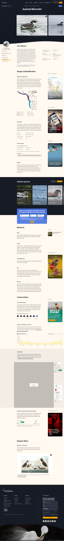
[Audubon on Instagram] (44, 521)
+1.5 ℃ (60, 368)
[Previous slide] (1, 25)
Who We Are (6, 497)
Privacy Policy (35, 217)
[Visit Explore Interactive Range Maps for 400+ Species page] (55, 87)
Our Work (26, 2)
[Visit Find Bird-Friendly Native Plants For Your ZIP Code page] (55, 266)
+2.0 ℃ (56, 370)
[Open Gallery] (46, 16)
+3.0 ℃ (60, 370)
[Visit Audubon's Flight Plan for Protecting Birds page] (55, 155)
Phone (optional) (45, 508)
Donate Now (27, 500)
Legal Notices (15, 514)
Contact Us (16, 502)
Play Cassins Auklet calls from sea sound (30, 186)
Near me (56, 2)
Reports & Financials (7, 504)
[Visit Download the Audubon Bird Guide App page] (55, 121)
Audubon (4, 2)
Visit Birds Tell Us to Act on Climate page (55, 312)
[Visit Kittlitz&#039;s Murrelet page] (55, 195)
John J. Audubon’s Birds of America (22, 474)
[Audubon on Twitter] (48, 521)
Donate (60, 2)
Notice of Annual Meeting (8, 503)
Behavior (4, 55)
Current (56, 368)
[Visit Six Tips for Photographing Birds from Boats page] (55, 234)
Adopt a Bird (59, 181)
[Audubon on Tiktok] (53, 521)
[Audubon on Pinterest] (55, 521)
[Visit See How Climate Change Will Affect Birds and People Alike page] (55, 424)
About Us (30, 2)
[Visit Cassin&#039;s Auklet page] (24, 195)
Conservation (5, 57)
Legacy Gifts (27, 502)
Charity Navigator (6, 510)
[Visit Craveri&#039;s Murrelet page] (39, 195)
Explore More (5, 59)
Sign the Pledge (52, 320)
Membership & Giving (47, 2)
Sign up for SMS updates (18, 503)
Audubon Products (28, 499)
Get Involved (41, 2)
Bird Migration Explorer (53, 77)
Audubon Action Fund (7, 506)
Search (52, 2)
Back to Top (5, 61)
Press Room (16, 500)
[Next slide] (63, 25)
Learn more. (37, 151)
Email (44, 501)
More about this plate (21, 476)
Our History (5, 499)
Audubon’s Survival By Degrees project (25, 358)
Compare (53, 181)
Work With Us (16, 497)
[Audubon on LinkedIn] (50, 521)
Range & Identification (7, 53)
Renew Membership (28, 503)
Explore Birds (36, 2)
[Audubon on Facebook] (46, 521)
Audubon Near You (28, 497)
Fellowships (16, 499)
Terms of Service (40, 217)
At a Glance (5, 51)
